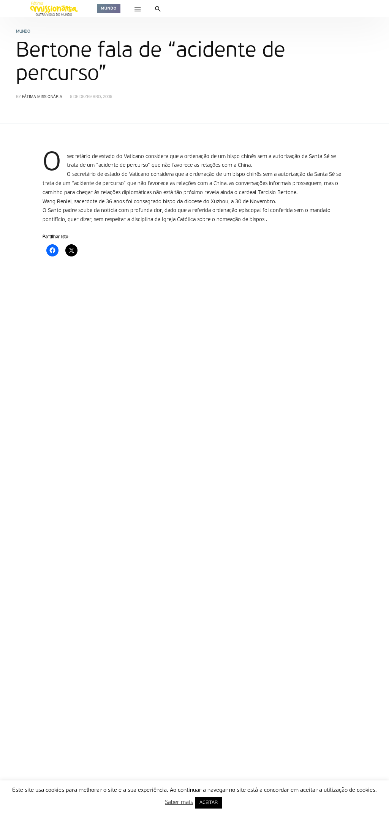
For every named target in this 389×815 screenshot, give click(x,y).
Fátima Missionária (42, 97)
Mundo (109, 8)
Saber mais (179, 802)
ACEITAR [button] (208, 802)
